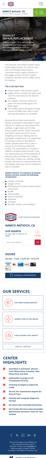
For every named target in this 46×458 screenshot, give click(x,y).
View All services (23, 346)
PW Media (30, 446)
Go (37, 242)
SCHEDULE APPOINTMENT (25, 275)
